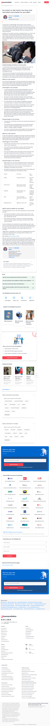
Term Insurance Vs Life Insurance (7, 689)
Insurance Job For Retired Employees (28, 697)
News (39, 2)
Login (46, 2)
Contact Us (3, 646)
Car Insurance (3, 628)
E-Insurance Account (30, 638)
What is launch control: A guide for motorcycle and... (29, 377)
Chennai (15, 433)
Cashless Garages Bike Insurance (37, 605)
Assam (26, 401)
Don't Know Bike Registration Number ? (25, 467)
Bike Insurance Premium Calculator (30, 322)
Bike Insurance (8, 321)
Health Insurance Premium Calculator (29, 678)
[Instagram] (6, 619)
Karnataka (7, 411)
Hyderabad (26, 429)
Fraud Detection (28, 631)
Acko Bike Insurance (22, 607)
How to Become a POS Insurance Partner (29, 691)
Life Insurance (3, 633)
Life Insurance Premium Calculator (7, 696)
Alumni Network (4, 656)
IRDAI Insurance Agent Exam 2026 (28, 693)
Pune (6, 436)
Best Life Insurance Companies (7, 691)
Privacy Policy (28, 628)
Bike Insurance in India (13, 236)
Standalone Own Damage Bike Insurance (9, 607)
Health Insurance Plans (26, 669)
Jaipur (10, 436)
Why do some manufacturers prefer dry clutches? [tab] (15, 277)
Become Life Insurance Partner (27, 689)
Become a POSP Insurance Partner (28, 684)
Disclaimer (3, 651)
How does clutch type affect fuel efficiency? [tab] (13, 284)
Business (2, 638)
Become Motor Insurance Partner (28, 686)
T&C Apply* (5, 453)
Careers (2, 657)
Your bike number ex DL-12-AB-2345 (12, 460)
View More (7, 414)
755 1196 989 (6, 623)
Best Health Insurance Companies (28, 671)
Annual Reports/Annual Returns (7, 652)
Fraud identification (4, 649)
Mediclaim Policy (25, 673)
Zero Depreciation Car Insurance (7, 673)
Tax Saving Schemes (5, 641)
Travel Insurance (4, 639)
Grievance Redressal (29, 629)
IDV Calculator (4, 674)
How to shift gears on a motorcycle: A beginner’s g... (7, 377)
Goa (19, 404)
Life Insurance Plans (5, 693)
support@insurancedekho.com (10, 622)
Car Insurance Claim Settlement (7, 678)
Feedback (3, 648)
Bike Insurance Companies (20, 603)
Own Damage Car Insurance (6, 676)
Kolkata (20, 433)
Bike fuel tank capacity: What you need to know (19, 377)
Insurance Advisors (24, 2)
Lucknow (16, 436)
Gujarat (23, 404)
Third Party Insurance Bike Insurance (22, 605)
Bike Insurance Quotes (19, 321)
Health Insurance (4, 631)
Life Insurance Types (5, 686)
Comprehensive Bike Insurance (40, 603)
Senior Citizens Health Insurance (28, 681)
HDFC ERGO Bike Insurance (29, 608)
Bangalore (19, 429)
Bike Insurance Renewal (22, 602)
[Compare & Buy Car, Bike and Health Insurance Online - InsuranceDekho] (6, 2)
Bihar (6, 404)
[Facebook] (2, 619)
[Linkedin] (8, 619)
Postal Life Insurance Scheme (6, 684)
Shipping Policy (28, 633)
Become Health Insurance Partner (28, 688)
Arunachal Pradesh (18, 401)
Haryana (7, 407)
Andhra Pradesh (8, 401)
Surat (26, 433)
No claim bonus (25, 300)
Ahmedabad (8, 433)
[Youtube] (4, 619)
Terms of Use (28, 634)
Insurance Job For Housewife (27, 694)
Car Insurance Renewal (5, 669)
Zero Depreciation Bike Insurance (7, 605)
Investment (3, 636)
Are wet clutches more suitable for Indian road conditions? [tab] (17, 280)
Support (34, 2)
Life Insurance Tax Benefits (6, 694)
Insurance (17, 2)
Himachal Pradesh (15, 407)
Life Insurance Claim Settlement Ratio (8, 688)
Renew (31, 2)
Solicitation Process (4, 654)
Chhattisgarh (12, 404)
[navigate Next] (36, 375)
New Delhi (13, 429)
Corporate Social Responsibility (7, 659)
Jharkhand (23, 407)
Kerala (13, 411)
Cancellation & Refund (30, 636)
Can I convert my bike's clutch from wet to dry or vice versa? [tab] (16, 288)
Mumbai (6, 429)
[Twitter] (10, 619)
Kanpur (22, 436)
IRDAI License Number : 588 (34, 704)
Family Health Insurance (26, 679)
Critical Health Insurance (26, 676)
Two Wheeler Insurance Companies (14, 532)
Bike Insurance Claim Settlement (7, 603)
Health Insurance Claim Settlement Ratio (29, 674)
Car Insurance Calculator (6, 671)
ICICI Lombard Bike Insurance (33, 607)
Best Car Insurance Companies (7, 679)
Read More (12, 257)
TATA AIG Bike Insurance (18, 608)
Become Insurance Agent (7, 565)
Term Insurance (4, 634)
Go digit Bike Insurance (40, 608)
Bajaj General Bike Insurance (6, 608)
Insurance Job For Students (27, 696)
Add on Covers (30, 603)
